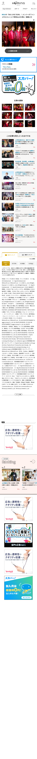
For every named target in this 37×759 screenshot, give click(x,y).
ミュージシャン (7, 8)
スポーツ (16, 8)
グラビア (25, 8)
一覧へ (31, 461)
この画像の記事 (12, 51)
